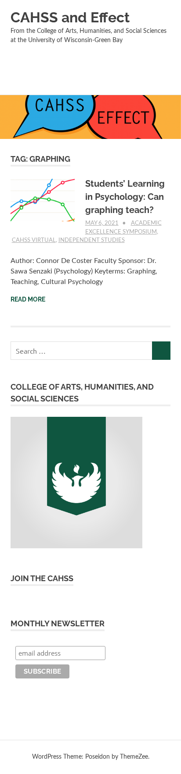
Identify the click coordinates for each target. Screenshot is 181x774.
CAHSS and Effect (70, 17)
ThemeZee (134, 757)
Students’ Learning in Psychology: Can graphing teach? (125, 196)
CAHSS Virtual (34, 240)
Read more (28, 299)
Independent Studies (91, 240)
